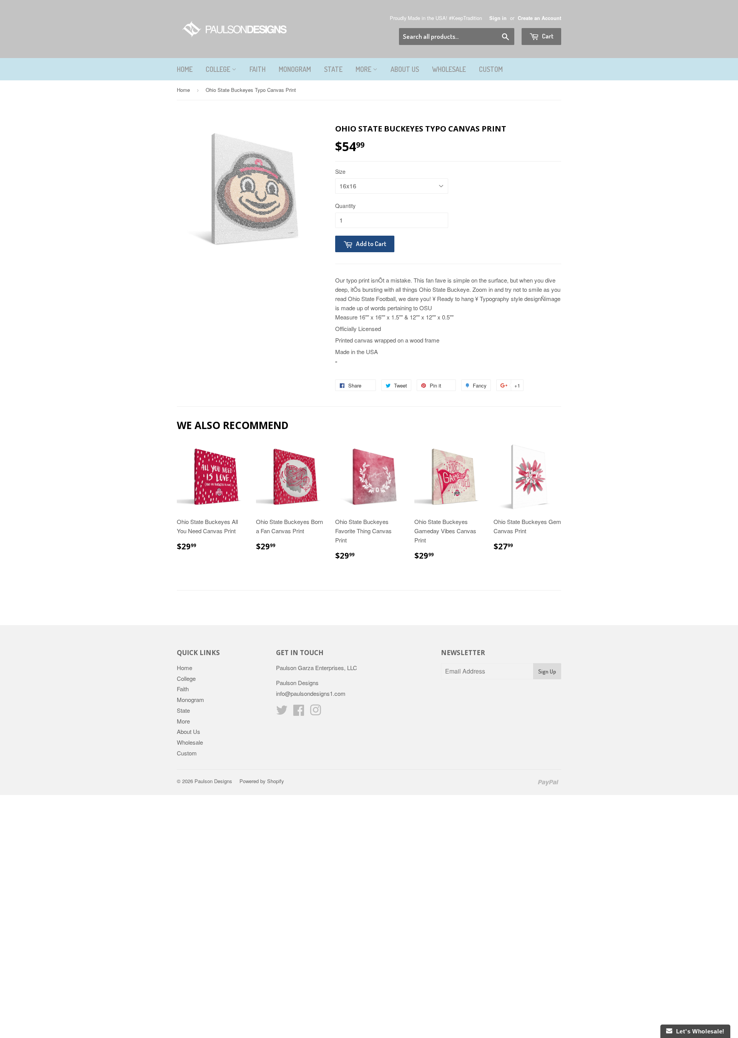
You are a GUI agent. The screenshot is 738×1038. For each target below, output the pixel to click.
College (219, 69)
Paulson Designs (213, 781)
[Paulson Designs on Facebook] (298, 712)
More (364, 69)
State (333, 69)
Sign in (498, 18)
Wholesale (449, 69)
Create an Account (539, 18)
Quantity (345, 206)
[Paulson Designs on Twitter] (282, 712)
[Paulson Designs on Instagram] (315, 712)
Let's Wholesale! (698, 1031)
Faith (257, 69)
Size (340, 171)
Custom (491, 69)
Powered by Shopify (261, 781)
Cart (547, 36)
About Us (405, 69)
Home (185, 69)
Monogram (295, 69)
